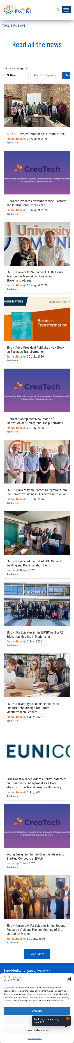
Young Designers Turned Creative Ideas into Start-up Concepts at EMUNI (35, 856)
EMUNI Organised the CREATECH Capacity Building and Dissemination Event (34, 563)
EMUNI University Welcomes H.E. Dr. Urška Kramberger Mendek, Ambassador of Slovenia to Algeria (34, 276)
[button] (68, 979)
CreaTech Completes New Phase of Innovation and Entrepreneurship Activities (34, 421)
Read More (12, 142)
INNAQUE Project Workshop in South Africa (35, 134)
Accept (37, 1010)
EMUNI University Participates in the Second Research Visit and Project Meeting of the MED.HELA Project (35, 929)
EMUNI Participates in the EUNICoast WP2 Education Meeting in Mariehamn (34, 634)
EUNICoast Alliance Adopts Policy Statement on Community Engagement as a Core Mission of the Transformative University (36, 783)
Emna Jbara (14, 139)
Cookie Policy (35, 1038)
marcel (10, 570)
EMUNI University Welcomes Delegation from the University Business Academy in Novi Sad (36, 492)
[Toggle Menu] (66, 10)
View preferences (37, 1030)
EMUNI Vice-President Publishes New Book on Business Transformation (35, 349)
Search (67, 75)
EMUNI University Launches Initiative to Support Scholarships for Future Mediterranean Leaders (32, 708)
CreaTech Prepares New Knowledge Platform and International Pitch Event (36, 203)
